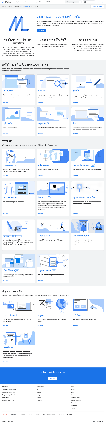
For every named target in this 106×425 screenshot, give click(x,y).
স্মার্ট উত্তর (77, 315)
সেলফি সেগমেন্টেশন (81, 235)
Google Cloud (74, 402)
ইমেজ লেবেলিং (44, 197)
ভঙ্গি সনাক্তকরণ (44, 236)
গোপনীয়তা (10, 421)
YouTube (39, 402)
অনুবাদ (41, 315)
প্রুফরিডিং (42, 91)
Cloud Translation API (24, 6)
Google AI (61, 414)
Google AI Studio (75, 397)
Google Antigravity (76, 400)
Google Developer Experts (8, 395)
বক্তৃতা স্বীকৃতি (43, 123)
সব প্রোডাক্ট (69, 414)
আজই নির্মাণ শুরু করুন (53, 372)
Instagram (39, 395)
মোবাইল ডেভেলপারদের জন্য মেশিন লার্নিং (58, 17)
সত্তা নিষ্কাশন (8, 347)
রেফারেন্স (25, 2)
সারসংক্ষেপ (8, 90)
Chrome (73, 392)
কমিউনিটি (47, 2)
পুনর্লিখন (76, 90)
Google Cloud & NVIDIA (8, 400)
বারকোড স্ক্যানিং (9, 165)
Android (73, 389)
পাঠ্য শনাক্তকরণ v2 (11, 197)
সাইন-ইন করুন (100, 2)
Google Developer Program (9, 389)
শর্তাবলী (4, 421)
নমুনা (32, 2)
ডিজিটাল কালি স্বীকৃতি (12, 236)
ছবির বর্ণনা (7, 123)
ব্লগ (37, 389)
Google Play (74, 405)
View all (73, 408)
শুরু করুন (41, 30)
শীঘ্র (74, 123)
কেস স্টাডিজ (39, 2)
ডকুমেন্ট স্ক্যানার (46, 270)
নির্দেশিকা (18, 2)
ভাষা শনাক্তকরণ (10, 315)
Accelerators (5, 397)
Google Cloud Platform (49, 414)
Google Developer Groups (8, 392)
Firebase (73, 395)
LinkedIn (39, 397)
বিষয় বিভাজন (10, 270)
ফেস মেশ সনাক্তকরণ (83, 165)
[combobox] (73, 1)
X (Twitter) (39, 400)
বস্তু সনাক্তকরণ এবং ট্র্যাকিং (84, 197)
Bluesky (39, 392)
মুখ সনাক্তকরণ (44, 165)
